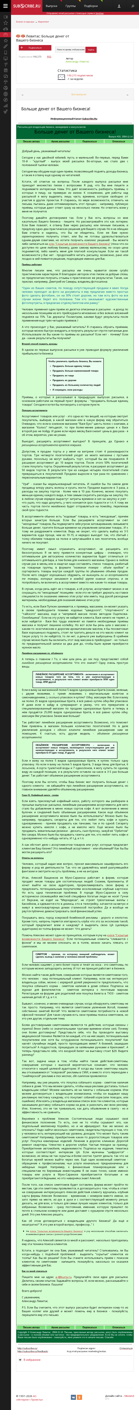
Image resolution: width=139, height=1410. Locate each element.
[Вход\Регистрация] (119, 6)
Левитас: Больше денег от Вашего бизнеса (42, 38)
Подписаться (35, 47)
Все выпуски (78, 94)
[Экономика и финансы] (5, 105)
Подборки (91, 6)
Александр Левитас (77, 61)
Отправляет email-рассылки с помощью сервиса (75, 13)
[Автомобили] (5, 28)
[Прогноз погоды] (5, 82)
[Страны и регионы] (5, 93)
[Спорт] (5, 88)
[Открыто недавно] (5, 22)
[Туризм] (5, 99)
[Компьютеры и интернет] (5, 58)
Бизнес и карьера (25, 21)
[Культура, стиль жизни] (5, 64)
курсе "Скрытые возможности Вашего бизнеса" (56, 1231)
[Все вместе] (5, 16)
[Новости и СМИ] (5, 70)
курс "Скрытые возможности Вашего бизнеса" (80, 244)
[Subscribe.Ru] (26, 6)
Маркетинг (43, 21)
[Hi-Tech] (5, 52)
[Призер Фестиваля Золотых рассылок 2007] (23, 36)
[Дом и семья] (5, 40)
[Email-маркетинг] (5, 111)
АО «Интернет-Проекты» (29, 1397)
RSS (49, 56)
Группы (71, 6)
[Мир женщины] (5, 46)
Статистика (67, 70)
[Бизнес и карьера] (5, 34)
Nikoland (129, 1395)
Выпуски (51, 6)
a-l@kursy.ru (63, 1277)
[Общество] (5, 76)
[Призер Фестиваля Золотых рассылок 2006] (18, 36)
